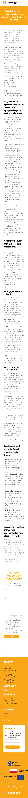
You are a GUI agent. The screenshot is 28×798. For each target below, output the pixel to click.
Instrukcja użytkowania (10, 703)
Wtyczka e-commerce (10, 716)
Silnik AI (6, 713)
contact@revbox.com (10, 670)
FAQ (5, 706)
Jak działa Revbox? (9, 698)
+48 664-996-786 (8, 668)
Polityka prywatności (10, 701)
